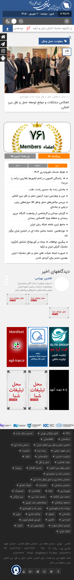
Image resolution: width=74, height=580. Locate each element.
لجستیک (19, 491)
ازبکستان (65, 439)
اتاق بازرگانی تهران (49, 433)
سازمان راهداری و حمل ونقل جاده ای (52, 479)
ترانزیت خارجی (63, 456)
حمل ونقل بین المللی (60, 468)
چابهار (51, 514)
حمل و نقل (44, 462)
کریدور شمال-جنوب (31, 520)
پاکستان (66, 514)
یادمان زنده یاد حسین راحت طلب (47, 189)
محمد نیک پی (38, 497)
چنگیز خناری (34, 514)
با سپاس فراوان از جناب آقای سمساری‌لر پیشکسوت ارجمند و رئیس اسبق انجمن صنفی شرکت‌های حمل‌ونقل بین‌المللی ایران (33, 287)
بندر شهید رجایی (62, 451)
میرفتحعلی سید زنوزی (36, 502)
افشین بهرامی (43, 278)
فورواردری (65, 491)
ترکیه (27, 456)
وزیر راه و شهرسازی (32, 508)
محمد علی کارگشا (61, 497)
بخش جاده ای (21, 445)
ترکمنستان (42, 456)
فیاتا (50, 491)
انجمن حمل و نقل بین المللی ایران (53, 445)
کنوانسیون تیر (36, 525)
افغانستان (48, 439)
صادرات (42, 485)
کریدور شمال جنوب (61, 525)
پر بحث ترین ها (20, 156)
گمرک (19, 525)
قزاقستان (36, 491)
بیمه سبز (41, 451)
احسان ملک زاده (24, 433)
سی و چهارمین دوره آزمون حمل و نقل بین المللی (38, 196)
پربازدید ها (54, 156)
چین (18, 514)
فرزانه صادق (25, 485)
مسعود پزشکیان (62, 502)
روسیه (18, 468)
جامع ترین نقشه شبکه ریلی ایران (47, 224)
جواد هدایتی (64, 462)
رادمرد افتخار (35, 468)
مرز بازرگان (18, 497)
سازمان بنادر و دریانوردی (58, 474)
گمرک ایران (64, 531)
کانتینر (51, 520)
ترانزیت (25, 451)
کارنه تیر (66, 520)
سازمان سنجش (62, 485)
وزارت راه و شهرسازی (59, 508)
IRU (68, 433)
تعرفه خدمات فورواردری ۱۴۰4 (49, 172)
